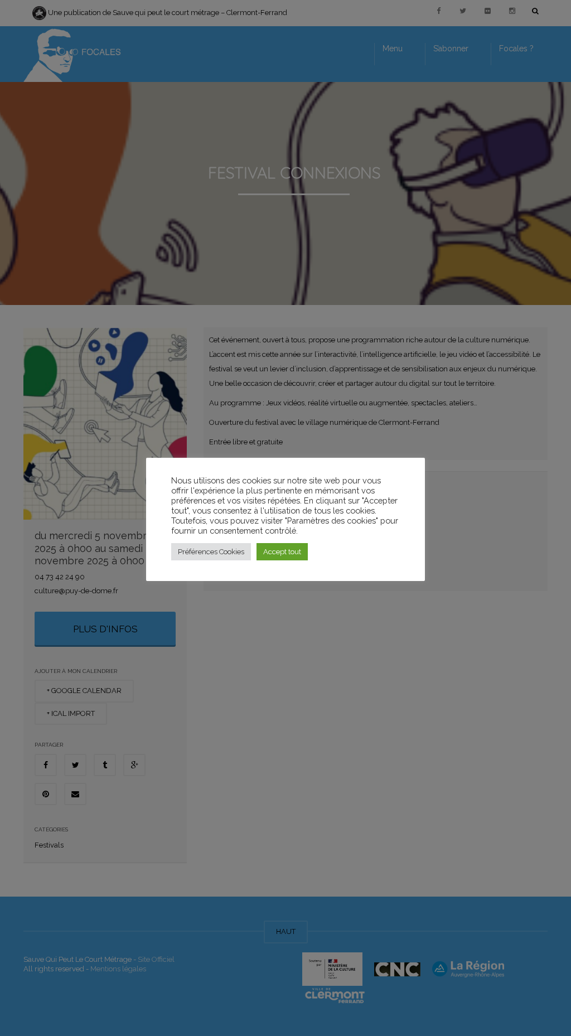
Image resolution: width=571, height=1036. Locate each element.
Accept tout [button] (282, 552)
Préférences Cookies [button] (211, 552)
